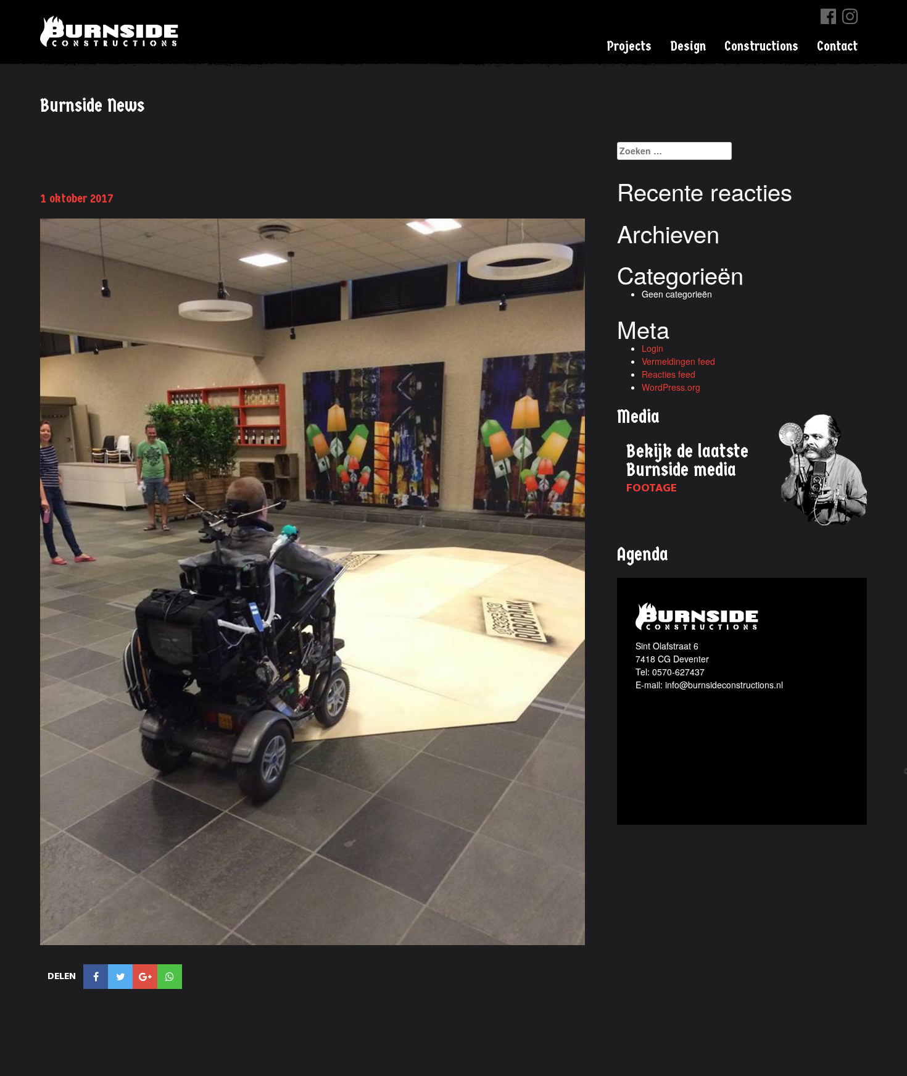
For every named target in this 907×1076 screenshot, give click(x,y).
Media (638, 417)
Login (652, 348)
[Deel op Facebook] (95, 976)
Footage (651, 488)
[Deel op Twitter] (120, 976)
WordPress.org (671, 387)
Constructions (761, 46)
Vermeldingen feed (678, 361)
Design (688, 46)
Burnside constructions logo (699, 616)
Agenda (642, 554)
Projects (629, 46)
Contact (837, 46)
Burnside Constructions (111, 31)
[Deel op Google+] (145, 976)
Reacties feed (668, 374)
